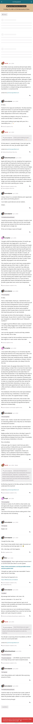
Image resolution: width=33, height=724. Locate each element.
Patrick (5, 526)
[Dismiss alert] (20, 720)
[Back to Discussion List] (1, 2)
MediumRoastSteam (8, 217)
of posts (16, 2)
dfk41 (4, 593)
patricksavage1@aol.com (13, 92)
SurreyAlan (6, 294)
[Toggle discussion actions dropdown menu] (31, 2)
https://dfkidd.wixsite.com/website (9, 579)
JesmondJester (8, 137)
